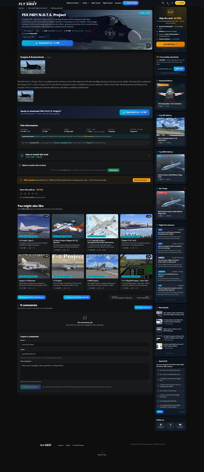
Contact (60, 445)
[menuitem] (131, 3)
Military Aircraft (56, 8)
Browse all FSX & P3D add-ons (33, 297)
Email (22, 349)
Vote (160, 412)
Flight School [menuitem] (108, 3)
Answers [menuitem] (118, 3)
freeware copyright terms (63, 143)
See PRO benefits (140, 180)
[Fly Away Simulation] (28, 3)
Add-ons (21, 8)
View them (113, 170)
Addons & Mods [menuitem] (73, 3)
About (68, 445)
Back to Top (102, 455)
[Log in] (172, 3)
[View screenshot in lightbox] (148, 45)
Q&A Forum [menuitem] (95, 3)
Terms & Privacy (78, 445)
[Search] (163, 3)
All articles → (170, 353)
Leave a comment (144, 307)
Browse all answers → (170, 300)
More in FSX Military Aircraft (78, 297)
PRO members (89, 136)
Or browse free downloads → (170, 49)
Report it (90, 143)
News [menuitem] (85, 3)
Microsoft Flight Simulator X (37, 8)
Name (23, 340)
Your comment (26, 361)
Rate (37, 31)
